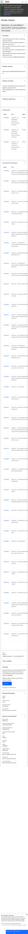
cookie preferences (6, 925)
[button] (26, 914)
